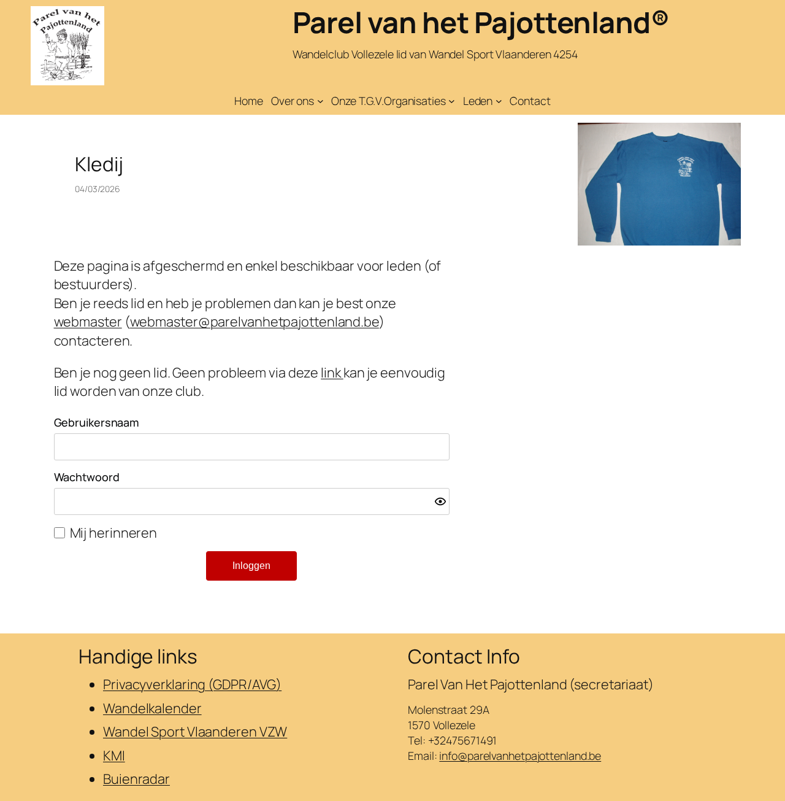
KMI (114, 755)
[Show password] (440, 501)
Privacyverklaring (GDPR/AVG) (192, 684)
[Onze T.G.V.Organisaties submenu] (451, 101)
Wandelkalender (152, 708)
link (332, 372)
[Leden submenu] (499, 101)
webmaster (88, 321)
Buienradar (136, 779)
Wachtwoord (87, 477)
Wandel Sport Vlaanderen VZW (195, 731)
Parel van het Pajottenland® (481, 22)
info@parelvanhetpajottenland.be (520, 755)
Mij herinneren (114, 533)
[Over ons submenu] (320, 101)
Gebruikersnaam (97, 422)
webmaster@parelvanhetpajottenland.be (254, 321)
